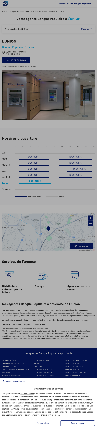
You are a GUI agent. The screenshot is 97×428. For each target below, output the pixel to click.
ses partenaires (27, 394)
